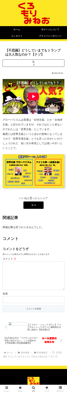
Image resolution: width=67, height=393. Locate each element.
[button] (60, 383)
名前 (5, 293)
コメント (9, 258)
